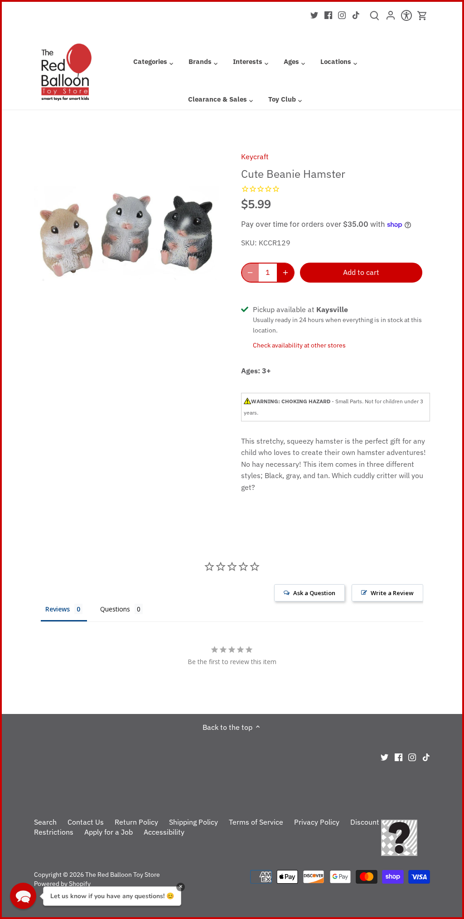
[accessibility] (406, 18)
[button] (23, 896)
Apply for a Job (108, 831)
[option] (127, 235)
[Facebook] (328, 15)
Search (45, 821)
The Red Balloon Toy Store (122, 874)
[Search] (374, 18)
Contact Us (86, 821)
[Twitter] (314, 15)
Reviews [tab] (57, 609)
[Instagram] (342, 15)
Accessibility (164, 831)
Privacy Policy (316, 821)
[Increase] (285, 272)
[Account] (390, 18)
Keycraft (255, 156)
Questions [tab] (115, 609)
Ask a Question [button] (314, 593)
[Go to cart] (422, 15)
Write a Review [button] (392, 593)
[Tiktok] (356, 15)
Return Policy (136, 821)
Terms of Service (256, 821)
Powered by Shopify (62, 883)
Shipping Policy (193, 821)
